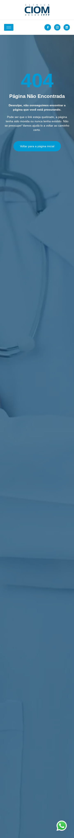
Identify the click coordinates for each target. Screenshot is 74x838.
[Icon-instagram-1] (57, 27)
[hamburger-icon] (8, 27)
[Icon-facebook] (47, 27)
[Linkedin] (67, 27)
